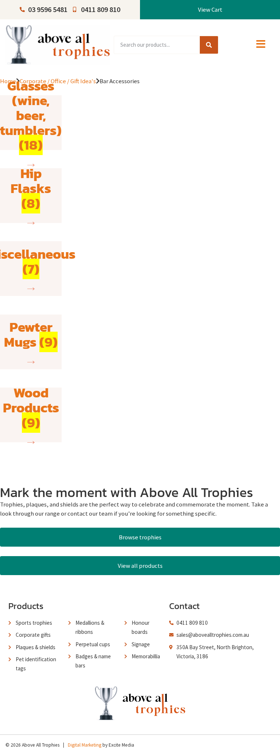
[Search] (209, 45)
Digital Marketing (84, 745)
